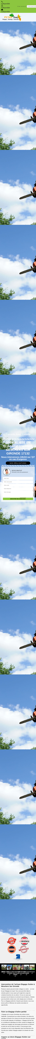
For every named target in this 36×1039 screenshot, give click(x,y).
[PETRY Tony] (11, 17)
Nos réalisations (18, 463)
